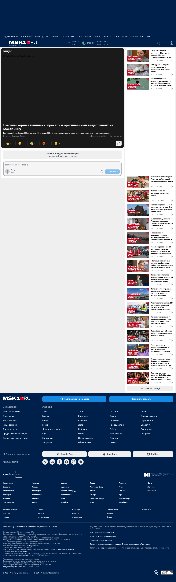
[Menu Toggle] (4, 43)
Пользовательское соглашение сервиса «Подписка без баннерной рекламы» (120, 544)
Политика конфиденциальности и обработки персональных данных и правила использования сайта (129, 548)
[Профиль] (171, 43)
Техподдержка (10, 429)
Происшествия (117, 425)
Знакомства (85, 37)
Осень (113, 416)
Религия (114, 438)
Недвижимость (10, 37)
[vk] (52, 462)
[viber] (73, 462)
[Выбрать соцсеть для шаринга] (119, 143)
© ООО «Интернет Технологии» (47, 573)
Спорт (144, 411)
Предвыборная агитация (15, 433)
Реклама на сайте (11, 411)
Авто (44, 411)
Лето (80, 425)
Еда (44, 433)
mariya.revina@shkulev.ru (21, 555)
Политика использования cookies (103, 536)
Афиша (96, 37)
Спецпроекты (147, 433)
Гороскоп (107, 37)
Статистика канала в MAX (15, 438)
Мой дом (82, 429)
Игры (149, 37)
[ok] (59, 462)
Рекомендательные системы (101, 540)
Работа (113, 429)
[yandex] (81, 462)
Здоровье (47, 442)
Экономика (146, 429)
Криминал (83, 416)
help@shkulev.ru (21, 551)
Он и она (114, 411)
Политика (114, 420)
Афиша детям (42, 37)
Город (45, 425)
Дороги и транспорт (52, 429)
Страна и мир (147, 420)
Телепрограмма (69, 37)
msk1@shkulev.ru (33, 546)
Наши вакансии (10, 425)
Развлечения (116, 433)
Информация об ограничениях (102, 533)
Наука (81, 433)
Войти (13, 173)
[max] (66, 462)
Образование (84, 442)
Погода (54, 37)
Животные (47, 438)
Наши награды (10, 420)
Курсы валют (121, 37)
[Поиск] (158, 43)
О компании (9, 416)
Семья (113, 442)
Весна (45, 420)
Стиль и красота (149, 416)
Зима (80, 411)
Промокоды (27, 37)
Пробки (134, 37)
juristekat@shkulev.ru (66, 549)
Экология (145, 425)
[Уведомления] (165, 43)
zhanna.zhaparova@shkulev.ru (14, 563)
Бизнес (45, 416)
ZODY (142, 37)
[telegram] (45, 462)
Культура (82, 420)
